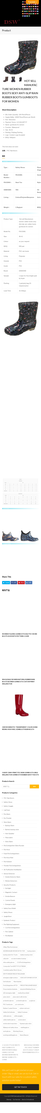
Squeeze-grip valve (25, 1023)
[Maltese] (25, 6)
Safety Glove (8, 802)
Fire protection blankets (10, 989)
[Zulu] (29, 16)
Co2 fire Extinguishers (12, 927)
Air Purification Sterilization (13, 869)
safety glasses (7, 1016)
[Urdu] (31, 14)
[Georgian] (23, 4)
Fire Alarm (7, 814)
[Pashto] (23, 9)
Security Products (10, 885)
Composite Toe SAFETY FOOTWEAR (14, 966)
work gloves (7, 1031)
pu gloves (32, 1000)
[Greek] (27, 4)
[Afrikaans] (23, 2)
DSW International (15, 1096)
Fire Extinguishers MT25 (10, 985)
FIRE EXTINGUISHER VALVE (28, 985)
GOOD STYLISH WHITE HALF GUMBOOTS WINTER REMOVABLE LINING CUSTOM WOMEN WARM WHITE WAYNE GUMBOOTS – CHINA (11, 1052)
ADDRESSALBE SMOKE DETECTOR (14, 951)
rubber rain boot (24, 1008)
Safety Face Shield (10, 908)
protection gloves (8, 1000)
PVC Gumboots (8, 1004)
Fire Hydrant (8, 861)
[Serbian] (37, 9)
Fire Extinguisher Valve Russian (14, 845)
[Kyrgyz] (37, 4)
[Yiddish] (25, 16)
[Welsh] (37, 14)
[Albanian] (25, 2)
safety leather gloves (9, 1020)
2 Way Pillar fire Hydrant (10, 947)
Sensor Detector (9, 873)
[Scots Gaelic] (37, 11)
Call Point (7, 810)
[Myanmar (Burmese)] (33, 6)
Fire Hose (7, 849)
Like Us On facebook (28, 1099)
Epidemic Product (9, 920)
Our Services (16, 1099)
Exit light (8, 888)
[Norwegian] (37, 6)
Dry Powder (7, 818)
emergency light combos (10, 977)
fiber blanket (17, 981)
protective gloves (21, 1000)
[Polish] (27, 9)
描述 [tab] (3, 156)
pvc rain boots (19, 1004)
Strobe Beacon (10, 896)
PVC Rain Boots (12, 150)
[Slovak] (31, 11)
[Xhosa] (23, 16)
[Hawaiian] (33, 4)
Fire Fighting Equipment (11, 924)
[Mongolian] (31, 6)
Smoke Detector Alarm (12, 877)
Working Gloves (18, 1031)
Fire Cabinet (9, 931)
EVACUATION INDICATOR (28, 977)
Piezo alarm (9, 837)
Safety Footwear (23, 1012)
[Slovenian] (33, 11)
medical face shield (23, 993)
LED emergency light (9, 993)
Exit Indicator (7, 981)
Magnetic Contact (11, 892)
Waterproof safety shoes (10, 1027)
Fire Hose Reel (8, 857)
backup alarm (31, 951)
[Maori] (27, 6)
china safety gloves (8, 962)
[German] (25, 4)
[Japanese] (35, 4)
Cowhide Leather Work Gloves (12, 970)
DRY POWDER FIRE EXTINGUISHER (14, 974)
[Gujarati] (29, 4)
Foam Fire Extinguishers (11, 853)
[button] (38, 22)
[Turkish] (27, 14)
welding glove (25, 1027)
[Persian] (25, 9)
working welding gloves (10, 1035)
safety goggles (18, 1016)
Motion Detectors (11, 881)
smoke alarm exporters (10, 1023)
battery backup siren (26, 955)
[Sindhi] (27, 11)
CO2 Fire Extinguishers (24, 962)
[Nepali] (35, 6)
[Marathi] (29, 6)
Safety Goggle (8, 806)
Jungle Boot (8, 916)
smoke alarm (22, 1020)
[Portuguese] (29, 9)
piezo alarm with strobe (20, 997)
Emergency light (10, 904)
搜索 (34, 786)
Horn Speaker (9, 833)
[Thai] (25, 14)
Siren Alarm (7, 822)
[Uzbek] (33, 14)
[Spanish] (23, 14)
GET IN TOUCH (20, 1087)
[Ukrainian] (29, 14)
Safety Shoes (8, 912)
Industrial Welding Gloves (27, 989)
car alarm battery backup (18, 958)
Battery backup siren (12, 829)
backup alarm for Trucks (10, 955)
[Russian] (35, 9)
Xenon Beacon (24, 1035)
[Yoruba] (27, 16)
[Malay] (23, 6)
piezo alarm (6, 997)
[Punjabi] (31, 9)
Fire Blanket (9, 936)
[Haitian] (31, 4)
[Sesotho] (25, 11)
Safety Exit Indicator (9, 1012)
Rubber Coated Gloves (10, 1008)
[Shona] (23, 11)
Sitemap (9, 1099)
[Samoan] (35, 11)
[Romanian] (33, 9)
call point (6, 958)
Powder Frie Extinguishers (12, 865)
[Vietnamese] (35, 14)
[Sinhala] (29, 11)
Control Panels (10, 900)
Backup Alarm (9, 825)
